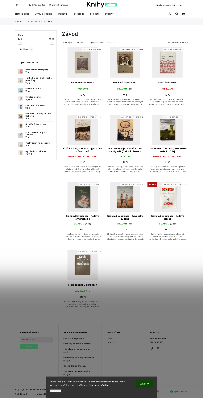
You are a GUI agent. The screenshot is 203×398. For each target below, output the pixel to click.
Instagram (21, 4)
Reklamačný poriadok (74, 338)
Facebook (16, 4)
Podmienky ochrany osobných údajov (78, 359)
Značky (110, 342)
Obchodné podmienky (74, 366)
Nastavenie (55, 391)
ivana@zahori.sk (158, 338)
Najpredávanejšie (96, 42)
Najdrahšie (81, 42)
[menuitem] (23, 14)
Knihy (109, 338)
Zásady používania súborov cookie (77, 351)
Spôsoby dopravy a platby (76, 343)
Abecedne (111, 42)
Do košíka (76, 64)
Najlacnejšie (67, 42)
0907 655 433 (156, 342)
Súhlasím (144, 383)
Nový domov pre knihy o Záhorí (170, 5)
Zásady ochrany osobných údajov (76, 373)
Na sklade (26, 49)
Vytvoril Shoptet (181, 391)
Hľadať (29, 346)
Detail (89, 64)
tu (107, 385)
